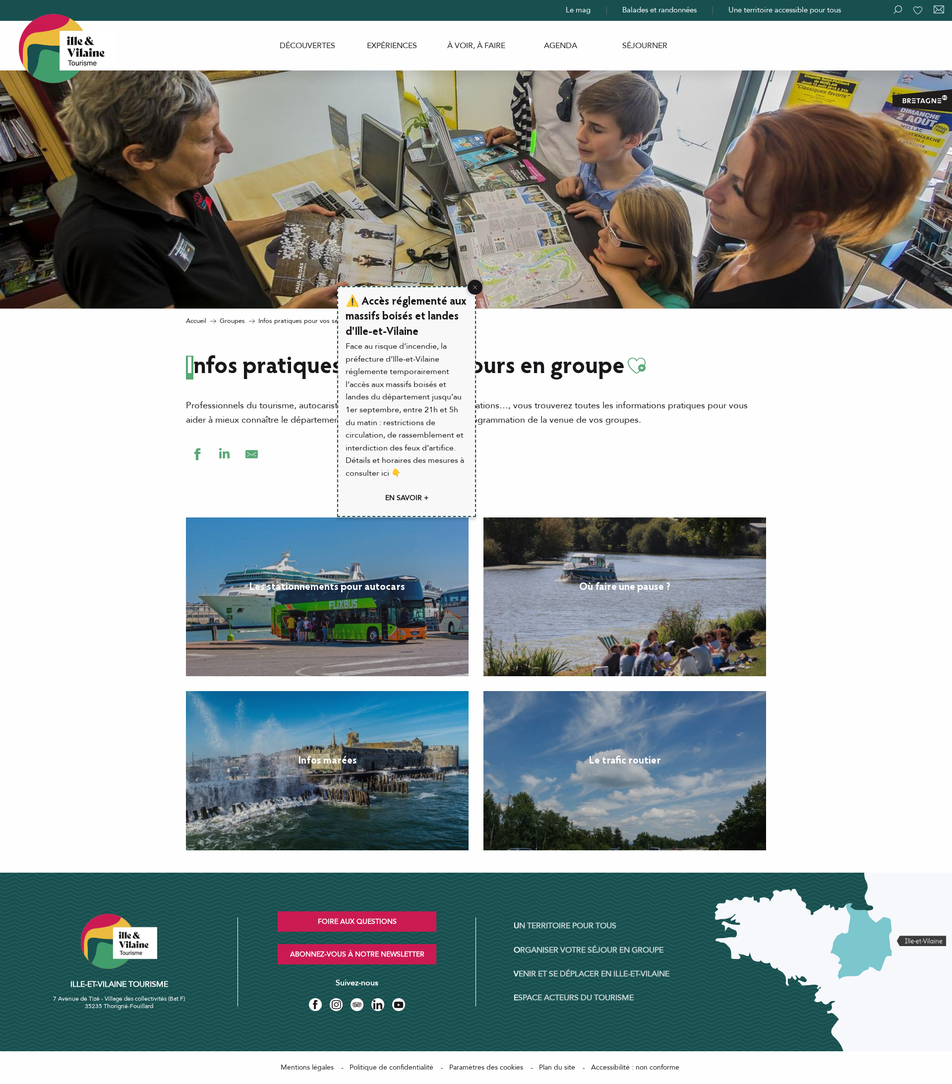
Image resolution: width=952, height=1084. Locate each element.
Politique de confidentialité (391, 1067)
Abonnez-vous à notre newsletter (357, 954)
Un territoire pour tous (565, 925)
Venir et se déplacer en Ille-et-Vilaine (591, 973)
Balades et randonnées (659, 10)
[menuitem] (307, 45)
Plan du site (557, 1067)
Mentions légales (307, 1067)
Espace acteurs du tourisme (574, 997)
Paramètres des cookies (486, 1067)
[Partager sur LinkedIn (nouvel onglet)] (224, 454)
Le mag (578, 10)
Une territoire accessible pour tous (784, 10)
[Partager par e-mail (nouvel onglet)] (251, 454)
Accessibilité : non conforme (635, 1067)
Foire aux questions (357, 921)
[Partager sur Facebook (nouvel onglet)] (197, 454)
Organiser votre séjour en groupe (588, 950)
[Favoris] (919, 10)
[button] (637, 366)
